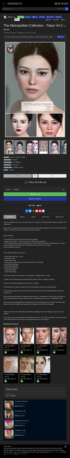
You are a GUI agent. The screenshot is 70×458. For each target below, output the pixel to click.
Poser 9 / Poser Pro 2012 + (18, 157)
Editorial (22, 217)
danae (6, 29)
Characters (15, 165)
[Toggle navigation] (3, 3)
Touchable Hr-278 (20, 411)
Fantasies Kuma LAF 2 (22, 420)
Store (35, 17)
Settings (61, 37)
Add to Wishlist (35, 199)
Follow (21, 17)
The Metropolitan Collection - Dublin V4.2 (17, 346)
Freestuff (51, 17)
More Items (45, 217)
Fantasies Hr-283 (20, 430)
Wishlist (59, 17)
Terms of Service (55, 452)
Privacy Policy (23, 454)
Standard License (18, 167)
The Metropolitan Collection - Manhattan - (17, 374)
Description (10, 217)
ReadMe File (9, 394)
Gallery (43, 17)
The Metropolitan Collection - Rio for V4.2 (49, 374)
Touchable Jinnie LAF (21, 401)
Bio (17, 19)
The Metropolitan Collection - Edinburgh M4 (33, 346)
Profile (29, 17)
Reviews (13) (59, 217)
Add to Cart (36, 194)
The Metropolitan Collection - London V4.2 (49, 346)
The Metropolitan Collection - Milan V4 (32, 374)
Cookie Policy (10, 454)
